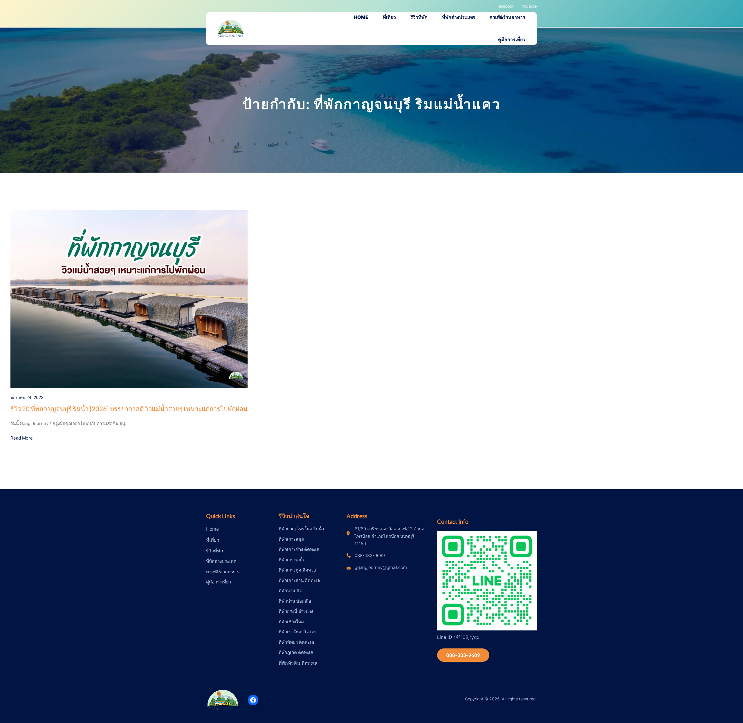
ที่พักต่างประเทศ (221, 561)
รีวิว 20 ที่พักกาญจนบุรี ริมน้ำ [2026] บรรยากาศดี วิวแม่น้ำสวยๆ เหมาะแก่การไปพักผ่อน (129, 409)
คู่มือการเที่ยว (218, 582)
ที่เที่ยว (212, 540)
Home (212, 529)
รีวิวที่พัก (214, 551)
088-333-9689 (463, 655)
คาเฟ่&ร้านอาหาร (222, 571)
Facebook (505, 6)
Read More (21, 438)
